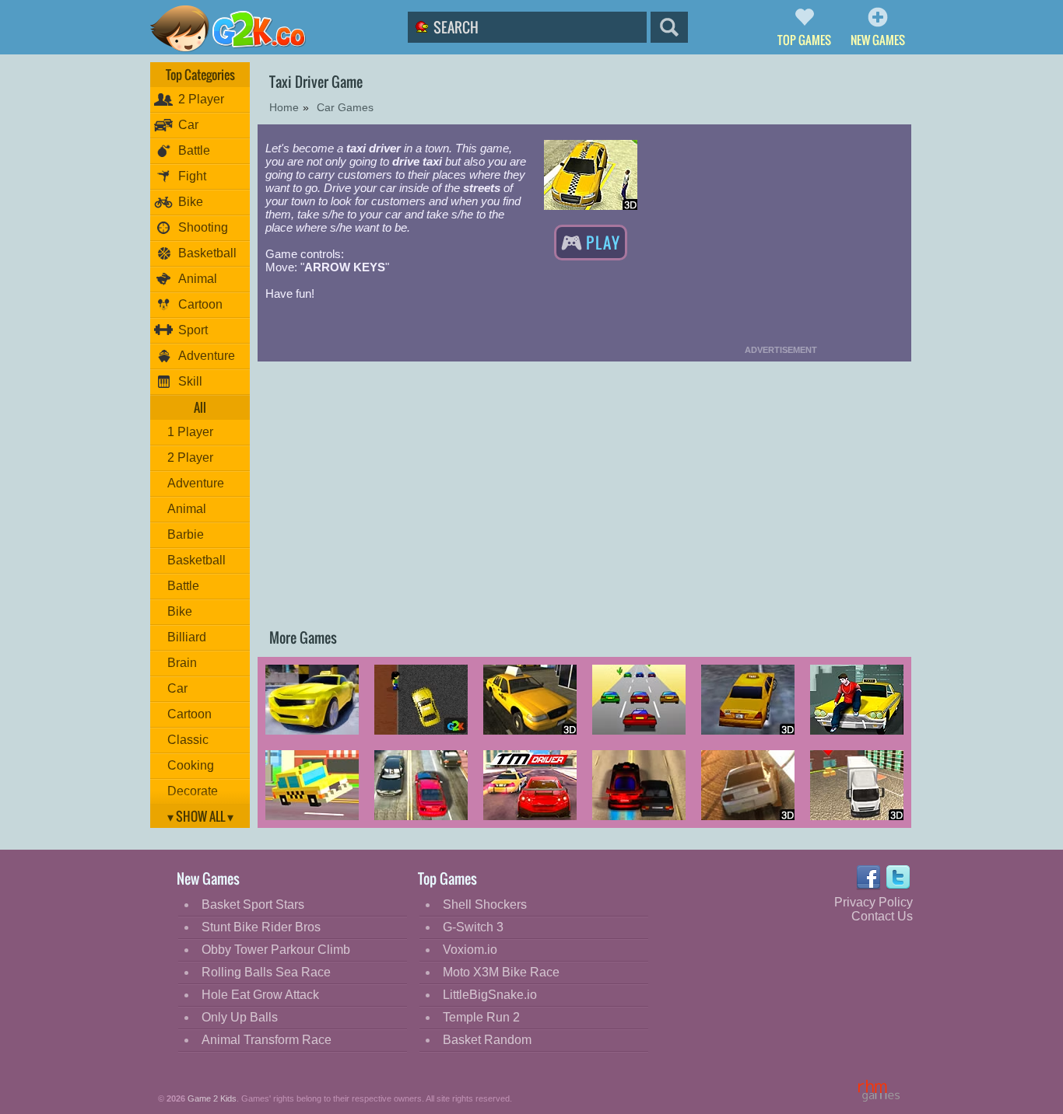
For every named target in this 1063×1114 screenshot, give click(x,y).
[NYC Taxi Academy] (530, 701)
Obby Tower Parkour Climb (276, 949)
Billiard (186, 637)
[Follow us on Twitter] (898, 877)
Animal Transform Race (267, 1039)
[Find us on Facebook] (868, 877)
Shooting (203, 227)
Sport (193, 330)
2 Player (201, 99)
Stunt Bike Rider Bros (261, 927)
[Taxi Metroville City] (856, 701)
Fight (192, 176)
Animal (197, 278)
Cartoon (200, 304)
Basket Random (487, 1039)
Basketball (207, 253)
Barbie (185, 534)
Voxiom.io (470, 949)
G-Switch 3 (473, 927)
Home (284, 107)
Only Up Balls (240, 1017)
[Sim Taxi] (421, 701)
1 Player (190, 431)
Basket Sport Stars (253, 904)
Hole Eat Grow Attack (260, 994)
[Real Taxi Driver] (312, 701)
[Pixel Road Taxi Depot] (312, 786)
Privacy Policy (873, 902)
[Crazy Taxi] (639, 701)
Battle (194, 150)
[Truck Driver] (856, 786)
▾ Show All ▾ (200, 816)
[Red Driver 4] (421, 786)
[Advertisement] (780, 233)
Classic (188, 739)
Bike (190, 201)
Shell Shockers (485, 904)
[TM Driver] (530, 786)
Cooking (190, 765)
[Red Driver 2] (639, 786)
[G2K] (238, 29)
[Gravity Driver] (748, 786)
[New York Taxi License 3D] (748, 701)
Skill (190, 381)
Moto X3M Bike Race (501, 972)
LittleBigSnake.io (490, 994)
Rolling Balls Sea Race (266, 972)
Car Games (345, 107)
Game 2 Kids (212, 1098)
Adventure (206, 355)
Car (188, 124)
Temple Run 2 (481, 1017)
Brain (182, 662)
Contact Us (882, 916)
